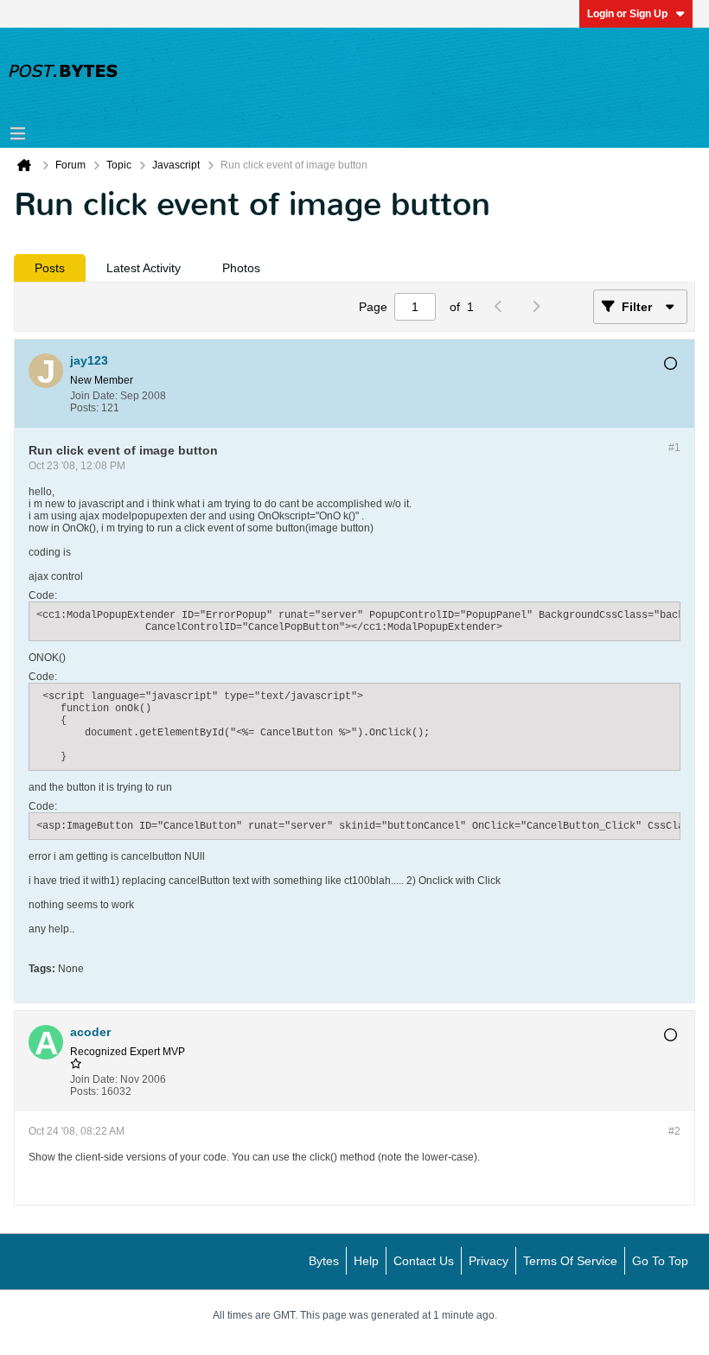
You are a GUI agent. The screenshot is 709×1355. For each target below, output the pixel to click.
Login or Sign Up (627, 14)
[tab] (50, 268)
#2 (674, 1131)
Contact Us (423, 1261)
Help (366, 1261)
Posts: (84, 408)
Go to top (660, 1261)
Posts (50, 268)
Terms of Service (570, 1261)
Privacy (488, 1261)
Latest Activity (143, 268)
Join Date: (94, 396)
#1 (674, 448)
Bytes (324, 1261)
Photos (241, 268)
